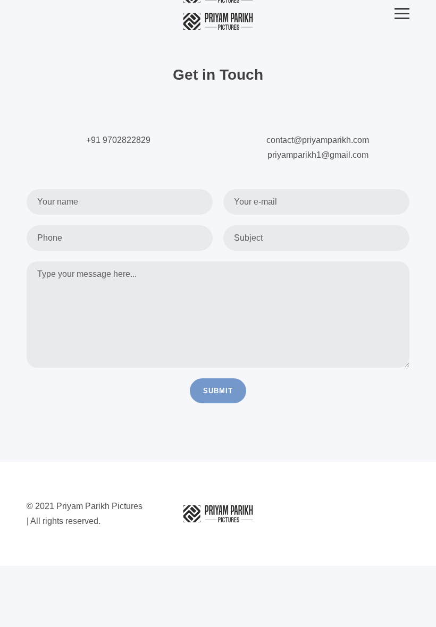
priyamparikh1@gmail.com (317, 154)
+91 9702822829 (118, 140)
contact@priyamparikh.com (317, 140)
